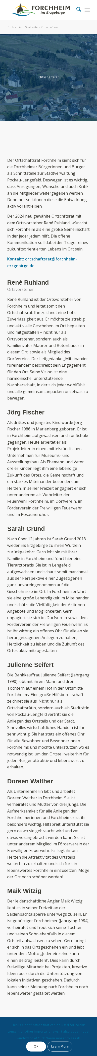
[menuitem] (76, 10)
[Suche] (76, 10)
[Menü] (87, 10)
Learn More (60, 1046)
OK (36, 1046)
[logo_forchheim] (40, 10)
